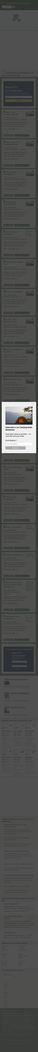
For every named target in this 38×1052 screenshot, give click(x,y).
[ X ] (33, 404)
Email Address (11, 440)
